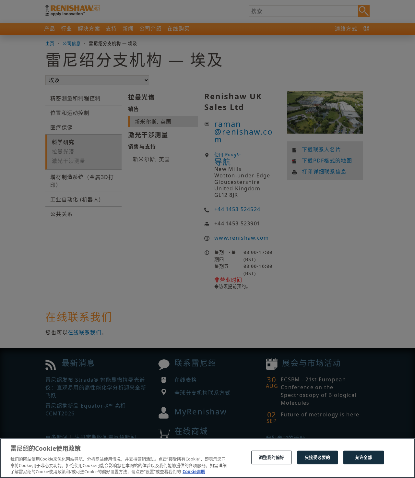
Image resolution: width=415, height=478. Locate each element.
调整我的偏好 (271, 457)
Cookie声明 (194, 471)
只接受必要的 (317, 457)
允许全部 (363, 457)
